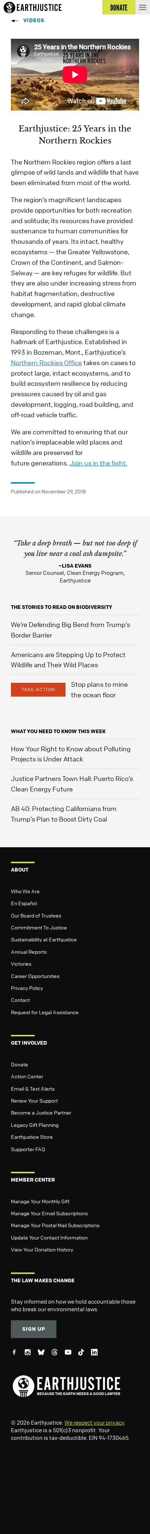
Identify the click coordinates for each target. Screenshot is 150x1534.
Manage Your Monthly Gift (40, 1201)
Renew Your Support (34, 1100)
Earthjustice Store (32, 1136)
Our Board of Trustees (36, 915)
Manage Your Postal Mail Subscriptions (55, 1225)
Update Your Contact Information (49, 1237)
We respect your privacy (94, 1422)
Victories (21, 963)
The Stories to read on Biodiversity (61, 606)
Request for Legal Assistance (45, 1012)
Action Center (27, 1076)
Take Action (38, 689)
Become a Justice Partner (41, 1112)
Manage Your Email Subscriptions (49, 1213)
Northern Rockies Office (46, 363)
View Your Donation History (42, 1249)
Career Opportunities (35, 976)
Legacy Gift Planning (35, 1124)
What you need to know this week (58, 731)
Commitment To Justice (39, 927)
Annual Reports (29, 951)
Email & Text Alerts (33, 1088)
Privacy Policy (27, 988)
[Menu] (142, 7)
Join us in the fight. (98, 463)
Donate (19, 1064)
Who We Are (25, 891)
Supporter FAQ (28, 1149)
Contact (20, 999)
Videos (33, 20)
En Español (24, 903)
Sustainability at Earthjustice (44, 939)
